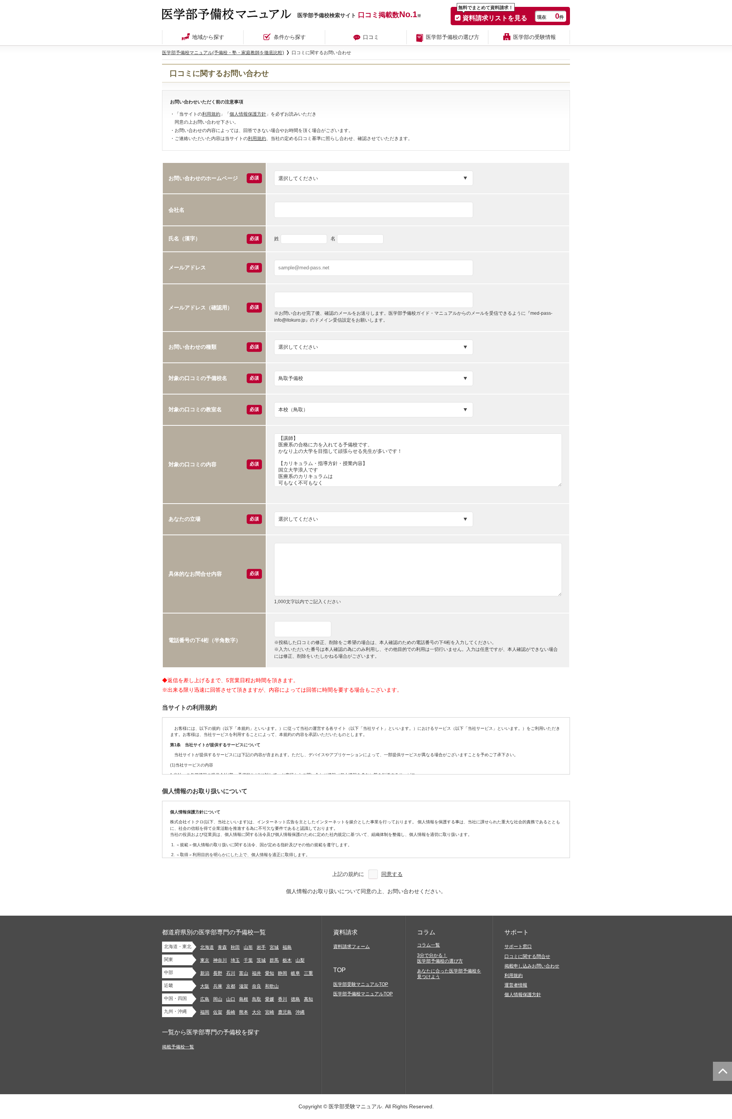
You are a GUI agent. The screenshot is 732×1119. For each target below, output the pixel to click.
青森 (222, 947)
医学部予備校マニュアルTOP (363, 994)
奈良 (256, 986)
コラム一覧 (428, 945)
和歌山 (272, 986)
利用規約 (211, 114)
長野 (217, 973)
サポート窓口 (518, 946)
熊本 (243, 1012)
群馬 (274, 960)
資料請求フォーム (351, 946)
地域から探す (208, 37)
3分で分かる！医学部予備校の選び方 (440, 958)
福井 (256, 973)
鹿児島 (285, 1012)
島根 (243, 999)
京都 (230, 986)
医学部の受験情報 (534, 37)
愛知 (269, 973)
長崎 (230, 1012)
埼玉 (235, 960)
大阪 (204, 986)
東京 (204, 960)
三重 (308, 973)
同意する (392, 874)
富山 (243, 973)
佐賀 (217, 1012)
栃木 (287, 960)
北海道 (207, 947)
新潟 (204, 973)
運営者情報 (515, 985)
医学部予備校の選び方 (452, 37)
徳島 (295, 999)
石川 (230, 973)
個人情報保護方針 (248, 114)
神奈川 (220, 960)
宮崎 (269, 1012)
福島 (287, 947)
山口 (230, 999)
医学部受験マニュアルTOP (360, 984)
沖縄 (300, 1012)
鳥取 (256, 999)
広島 (204, 999)
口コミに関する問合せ (527, 956)
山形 (248, 947)
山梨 (300, 960)
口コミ (371, 37)
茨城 (261, 960)
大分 (256, 1012)
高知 (308, 999)
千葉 (248, 960)
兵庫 (217, 986)
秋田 (235, 947)
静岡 (282, 973)
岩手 (261, 947)
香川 (282, 999)
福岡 (204, 1012)
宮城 (274, 947)
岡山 (217, 999)
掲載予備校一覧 (178, 1047)
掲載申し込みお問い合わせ (531, 966)
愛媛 (269, 999)
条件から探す (290, 37)
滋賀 (243, 986)
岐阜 (295, 973)
